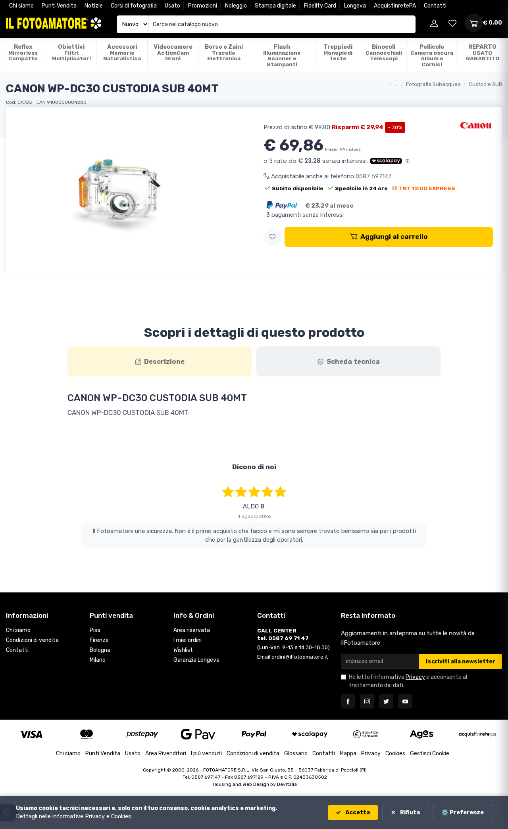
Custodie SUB (485, 84)
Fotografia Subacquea (433, 84)
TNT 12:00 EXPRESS (427, 188)
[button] (272, 237)
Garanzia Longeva (196, 660)
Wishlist (183, 650)
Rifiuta (409, 812)
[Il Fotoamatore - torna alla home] (53, 23)
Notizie (94, 5)
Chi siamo (21, 5)
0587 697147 (374, 176)
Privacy (415, 677)
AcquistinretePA (395, 5)
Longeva (355, 5)
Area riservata (191, 630)
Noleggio (236, 5)
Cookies (395, 753)
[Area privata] (434, 23)
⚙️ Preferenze (462, 812)
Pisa (95, 630)
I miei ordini (187, 640)
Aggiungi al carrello (394, 237)
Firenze (99, 640)
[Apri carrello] (474, 23)
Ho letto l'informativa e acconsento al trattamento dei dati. (408, 681)
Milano (98, 660)
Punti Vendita (59, 5)
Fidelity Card (320, 5)
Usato (172, 5)
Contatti (435, 5)
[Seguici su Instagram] (367, 701)
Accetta (357, 812)
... (396, 84)
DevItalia (287, 784)
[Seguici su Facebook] (348, 701)
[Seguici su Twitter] (386, 701)
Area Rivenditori (165, 753)
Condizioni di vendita (32, 640)
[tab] (159, 361)
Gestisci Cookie (429, 753)
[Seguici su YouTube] (405, 701)
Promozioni (202, 5)
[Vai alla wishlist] (452, 23)
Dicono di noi (254, 467)
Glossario (296, 753)
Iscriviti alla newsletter (460, 661)
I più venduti (206, 753)
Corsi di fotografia (134, 5)
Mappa (348, 753)
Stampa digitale (275, 5)
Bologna (100, 650)
